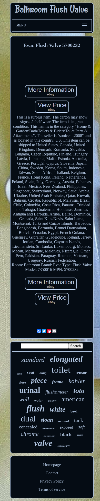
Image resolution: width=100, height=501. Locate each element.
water (38, 400)
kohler (76, 380)
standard (33, 360)
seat (30, 372)
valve (43, 443)
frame (57, 381)
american (73, 399)
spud (19, 373)
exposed (66, 427)
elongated (66, 359)
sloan (47, 420)
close (22, 382)
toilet (61, 370)
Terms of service (51, 489)
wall (24, 399)
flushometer (56, 392)
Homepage (52, 465)
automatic (49, 428)
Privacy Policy (52, 481)
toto (79, 391)
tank (78, 420)
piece (39, 380)
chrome (29, 434)
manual (63, 421)
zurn (80, 435)
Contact (52, 473)
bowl (74, 411)
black (66, 434)
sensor (81, 372)
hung (42, 373)
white (57, 409)
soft (81, 427)
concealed (28, 426)
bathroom (49, 435)
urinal (29, 390)
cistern (52, 400)
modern (63, 446)
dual (28, 419)
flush (35, 408)
